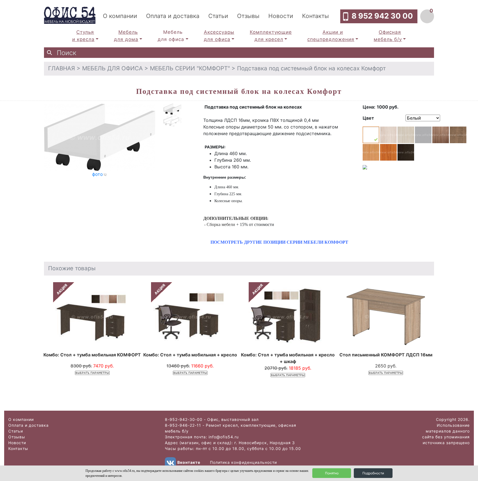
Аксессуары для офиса (219, 35)
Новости (280, 15)
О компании (120, 15)
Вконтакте (188, 462)
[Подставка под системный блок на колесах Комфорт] (99, 137)
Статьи (218, 15)
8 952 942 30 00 (382, 15)
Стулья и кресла (83, 35)
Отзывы (248, 15)
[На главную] (69, 14)
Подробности (373, 473)
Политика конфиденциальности (243, 462)
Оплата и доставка (172, 15)
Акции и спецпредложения (330, 35)
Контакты (315, 15)
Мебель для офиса (171, 35)
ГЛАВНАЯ (61, 68)
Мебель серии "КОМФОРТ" (190, 68)
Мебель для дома (126, 35)
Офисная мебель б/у (388, 35)
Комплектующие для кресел (271, 35)
